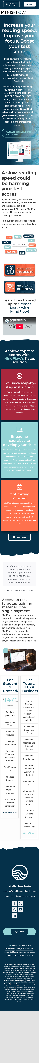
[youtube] (20, 909)
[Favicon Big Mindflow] (20, 866)
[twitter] (20, 903)
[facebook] (14, 903)
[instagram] (14, 909)
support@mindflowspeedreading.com (19, 896)
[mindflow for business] (19, 281)
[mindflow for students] (19, 264)
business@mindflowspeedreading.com (20, 891)
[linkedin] (14, 915)
